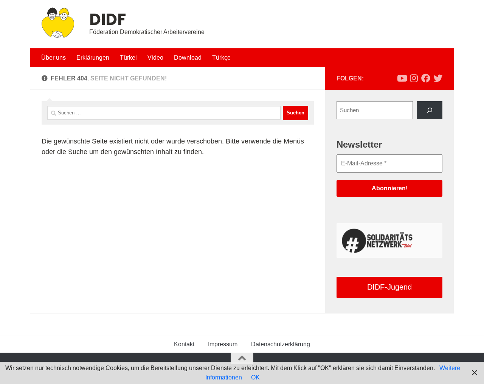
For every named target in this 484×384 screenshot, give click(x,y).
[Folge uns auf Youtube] (401, 78)
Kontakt (184, 344)
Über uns (53, 57)
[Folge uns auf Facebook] (425, 78)
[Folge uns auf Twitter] (437, 78)
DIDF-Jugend (389, 287)
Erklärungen (92, 57)
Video (155, 57)
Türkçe (221, 57)
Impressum (222, 344)
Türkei (128, 57)
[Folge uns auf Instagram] (413, 78)
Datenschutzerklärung (280, 344)
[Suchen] (429, 110)
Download (188, 57)
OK (255, 377)
